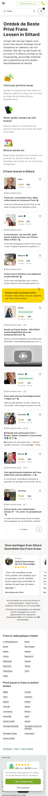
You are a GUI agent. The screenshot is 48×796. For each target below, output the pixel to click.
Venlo (27, 671)
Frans (16, 749)
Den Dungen (30, 646)
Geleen (5, 651)
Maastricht (29, 656)
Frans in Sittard (27, 749)
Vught (5, 676)
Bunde (5, 646)
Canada (28, 692)
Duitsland (28, 697)
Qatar (27, 716)
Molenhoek (7, 661)
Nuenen (28, 661)
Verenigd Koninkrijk (10, 726)
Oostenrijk (7, 716)
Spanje (27, 721)
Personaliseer (23, 787)
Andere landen (9, 738)
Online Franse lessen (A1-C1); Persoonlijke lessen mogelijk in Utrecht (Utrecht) (25, 562)
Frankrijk (6, 706)
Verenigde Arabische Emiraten (33, 727)
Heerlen (28, 651)
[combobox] (19, 11)
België (5, 692)
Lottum (6, 656)
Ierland (27, 706)
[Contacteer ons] (43, 3)
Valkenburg (7, 671)
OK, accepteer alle (24, 781)
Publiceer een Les (28, 3)
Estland (28, 702)
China (5, 697)
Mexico (28, 711)
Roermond (7, 666)
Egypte (6, 702)
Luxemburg (7, 711)
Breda (27, 642)
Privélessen (7, 749)
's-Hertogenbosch (10, 642)
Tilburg (27, 666)
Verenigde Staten (10, 733)
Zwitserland (29, 733)
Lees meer (9, 588)
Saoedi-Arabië (9, 721)
